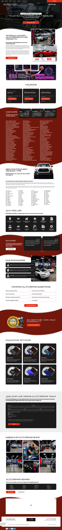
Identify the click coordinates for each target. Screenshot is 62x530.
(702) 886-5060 (52, 4)
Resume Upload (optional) (12, 416)
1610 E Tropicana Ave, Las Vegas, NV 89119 (50, 520)
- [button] (6, 500)
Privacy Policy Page (2, 524)
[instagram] (52, 529)
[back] (33, 59)
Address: (9, 408)
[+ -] (31, 506)
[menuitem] (3, 1)
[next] (54, 59)
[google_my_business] (55, 529)
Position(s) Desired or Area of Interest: (14, 412)
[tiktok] (54, 529)
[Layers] (55, 499)
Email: (40, 408)
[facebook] (51, 529)
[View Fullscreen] (6, 502)
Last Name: (33, 405)
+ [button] (6, 499)
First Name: (9, 405)
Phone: (25, 408)
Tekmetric (27, 524)
